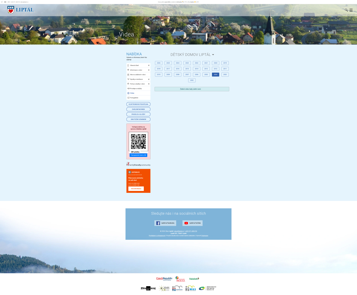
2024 (177, 63)
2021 (206, 63)
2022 (196, 63)
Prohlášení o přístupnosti (157, 236)
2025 (168, 63)
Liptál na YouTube (195, 223)
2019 (225, 63)
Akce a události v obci (137, 74)
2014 (196, 69)
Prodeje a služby (136, 88)
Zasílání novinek (138, 109)
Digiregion (204, 236)
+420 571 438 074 (191, 231)
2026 (158, 63)
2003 (225, 74)
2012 (215, 69)
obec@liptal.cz (179, 231)
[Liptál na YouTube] (5, 2)
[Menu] (351, 10)
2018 (158, 69)
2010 (158, 74)
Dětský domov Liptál (191, 55)
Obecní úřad (134, 65)
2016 (177, 69)
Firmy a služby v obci (137, 84)
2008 (177, 74)
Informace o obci (136, 70)
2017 (168, 69)
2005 (206, 74)
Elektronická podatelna (138, 104)
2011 (225, 69)
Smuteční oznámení (138, 119)
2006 (196, 74)
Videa (132, 93)
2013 (206, 69)
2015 (187, 69)
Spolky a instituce (136, 79)
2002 (192, 80)
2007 (187, 74)
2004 (215, 74)
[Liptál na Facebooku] (1, 2)
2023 (187, 63)
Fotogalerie (134, 98)
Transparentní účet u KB (138, 155)
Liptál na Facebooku (167, 223)
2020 (215, 63)
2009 (168, 74)
